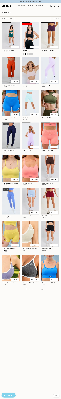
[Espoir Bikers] (30, 103)
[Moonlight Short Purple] (50, 35)
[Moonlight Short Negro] (50, 234)
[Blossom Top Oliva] (50, 103)
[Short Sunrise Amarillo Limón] (11, 234)
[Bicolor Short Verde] (11, 35)
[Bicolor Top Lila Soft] (11, 268)
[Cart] (58, 6)
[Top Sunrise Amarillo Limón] (11, 168)
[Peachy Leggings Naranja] (11, 70)
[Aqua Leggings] (11, 201)
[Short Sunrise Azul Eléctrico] (11, 103)
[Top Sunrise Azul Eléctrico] (50, 268)
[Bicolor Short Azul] (30, 201)
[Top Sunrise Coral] (30, 168)
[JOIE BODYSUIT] (30, 136)
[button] (21, 6)
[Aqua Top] (30, 35)
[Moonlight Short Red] (50, 201)
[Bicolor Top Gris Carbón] (30, 268)
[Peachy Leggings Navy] (11, 136)
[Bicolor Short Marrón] (50, 168)
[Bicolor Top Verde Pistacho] (30, 234)
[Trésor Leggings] (50, 70)
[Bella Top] (30, 70)
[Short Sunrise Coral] (50, 136)
